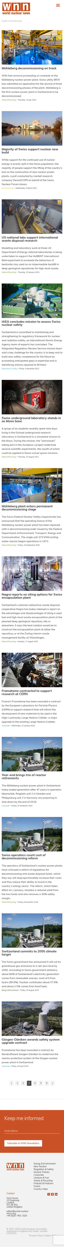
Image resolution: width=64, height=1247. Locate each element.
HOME (4, 21)
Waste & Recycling (43, 1181)
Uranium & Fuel (41, 1178)
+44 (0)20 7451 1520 (17, 1216)
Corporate (39, 1175)
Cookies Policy (50, 1236)
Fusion (37, 1186)
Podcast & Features (43, 1183)
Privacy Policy (36, 1236)
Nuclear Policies (41, 1172)
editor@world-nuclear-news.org (18, 1212)
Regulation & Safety (44, 1169)
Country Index (41, 1189)
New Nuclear (40, 1167)
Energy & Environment (45, 1164)
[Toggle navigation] (58, 5)
